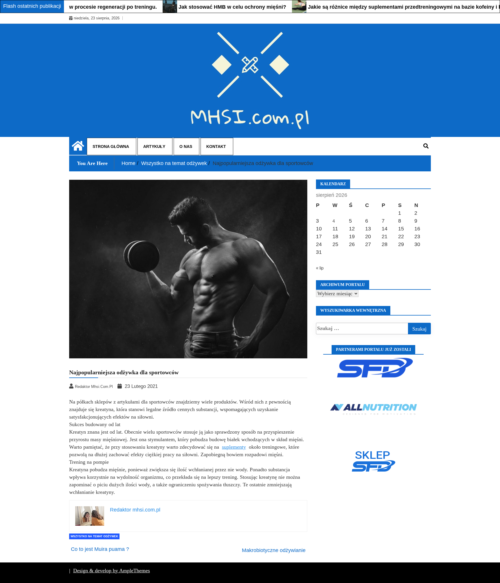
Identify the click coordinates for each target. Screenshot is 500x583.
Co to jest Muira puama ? (100, 549)
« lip (319, 267)
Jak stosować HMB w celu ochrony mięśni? (219, 7)
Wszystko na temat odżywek (94, 536)
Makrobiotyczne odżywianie (274, 550)
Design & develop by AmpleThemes (111, 570)
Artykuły (154, 146)
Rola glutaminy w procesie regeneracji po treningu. (80, 7)
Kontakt (216, 146)
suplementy (234, 447)
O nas (185, 146)
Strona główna (111, 146)
